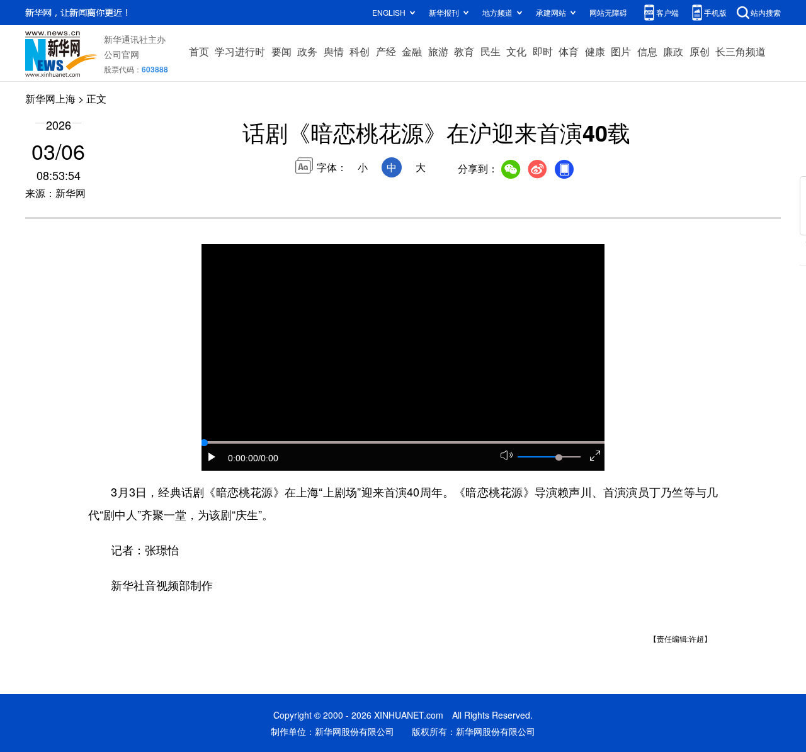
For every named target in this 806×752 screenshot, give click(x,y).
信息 (647, 51)
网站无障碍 (608, 12)
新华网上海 (50, 98)
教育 (464, 51)
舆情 (334, 51)
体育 (569, 51)
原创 (700, 51)
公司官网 (121, 54)
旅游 (438, 51)
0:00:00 (243, 458)
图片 (621, 51)
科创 (359, 51)
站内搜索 (766, 12)
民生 (490, 51)
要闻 (281, 51)
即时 (543, 51)
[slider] (558, 457)
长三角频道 (740, 51)
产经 (386, 51)
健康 (595, 51)
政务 (307, 51)
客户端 (667, 12)
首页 (199, 51)
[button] (212, 457)
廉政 (673, 51)
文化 (516, 51)
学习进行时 (240, 51)
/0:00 (268, 458)
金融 (412, 51)
